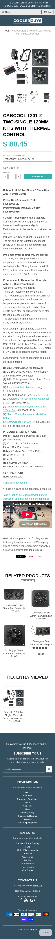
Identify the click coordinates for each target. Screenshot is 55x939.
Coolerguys (31, 929)
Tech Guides (28, 867)
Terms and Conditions (27, 799)
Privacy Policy (27, 812)
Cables (27, 860)
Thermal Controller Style (15, 155)
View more (27, 581)
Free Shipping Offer (27, 822)
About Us (27, 795)
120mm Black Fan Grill (19, 422)
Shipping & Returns (27, 816)
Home (6, 31)
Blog (27, 809)
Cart (48, 12)
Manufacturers (27, 863)
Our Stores (27, 870)
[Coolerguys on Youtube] (26, 900)
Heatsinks (27, 853)
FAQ (27, 802)
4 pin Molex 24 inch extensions (23, 387)
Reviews (28, 819)
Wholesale (27, 806)
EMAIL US (37, 885)
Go (49, 769)
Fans (27, 847)
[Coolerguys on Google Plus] (32, 900)
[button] (40, 648)
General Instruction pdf (15, 482)
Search (27, 792)
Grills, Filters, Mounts (27, 850)
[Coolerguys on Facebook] (21, 900)
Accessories (27, 857)
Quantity (7, 172)
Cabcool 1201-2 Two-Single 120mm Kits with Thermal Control (14, 715)
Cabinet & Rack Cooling (27, 843)
